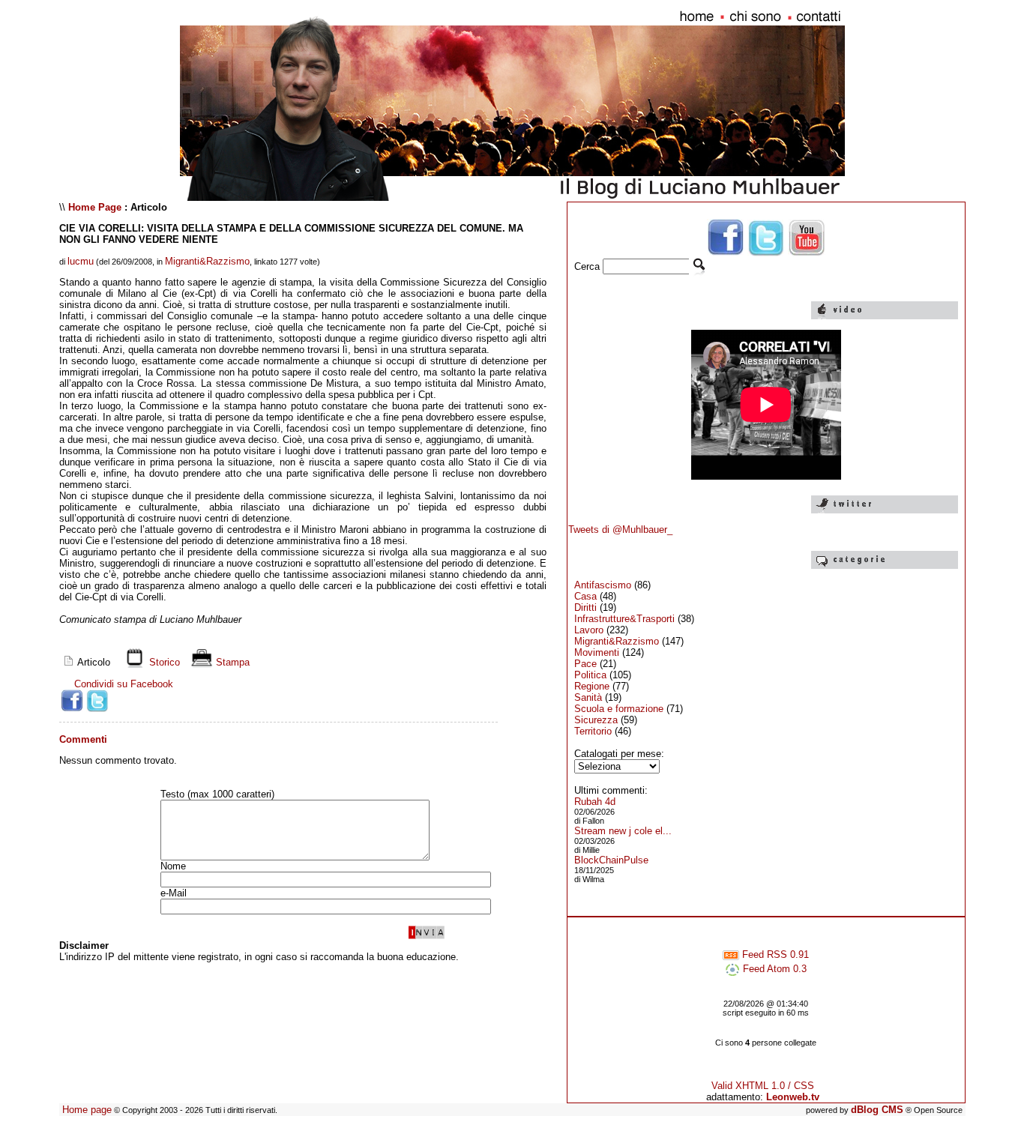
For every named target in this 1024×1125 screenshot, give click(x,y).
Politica (590, 675)
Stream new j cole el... (623, 830)
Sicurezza (596, 720)
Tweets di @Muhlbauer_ (620, 529)
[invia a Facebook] (72, 701)
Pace (585, 663)
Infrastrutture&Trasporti (624, 618)
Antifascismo (602, 585)
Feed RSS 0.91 (774, 954)
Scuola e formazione (618, 708)
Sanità (588, 697)
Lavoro (588, 630)
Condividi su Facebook (123, 684)
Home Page (94, 207)
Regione (591, 686)
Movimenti (596, 652)
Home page (87, 1109)
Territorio (593, 731)
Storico (163, 662)
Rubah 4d (594, 801)
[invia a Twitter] (97, 701)
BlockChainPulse (611, 860)
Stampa (231, 662)
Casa (585, 596)
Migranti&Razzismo (207, 261)
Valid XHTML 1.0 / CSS (762, 1085)
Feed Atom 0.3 (773, 968)
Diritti (585, 607)
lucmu (80, 261)
